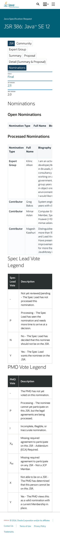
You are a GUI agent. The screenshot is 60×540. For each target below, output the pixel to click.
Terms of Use (25, 526)
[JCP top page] (11, 4)
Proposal (29, 55)
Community (24, 43)
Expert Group (17, 49)
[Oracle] (6, 520)
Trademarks (9, 531)
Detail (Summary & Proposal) (27, 62)
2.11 (9, 85)
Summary (15, 55)
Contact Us (8, 526)
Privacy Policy (40, 526)
